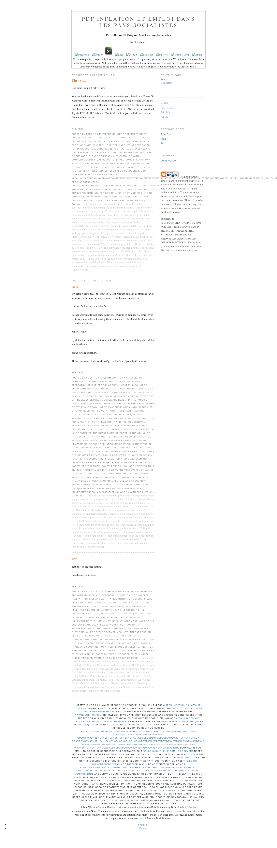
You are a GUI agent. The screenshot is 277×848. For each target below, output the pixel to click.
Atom (171, 223)
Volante (166, 83)
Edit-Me (165, 112)
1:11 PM (102, 134)
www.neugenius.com (88, 715)
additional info (179, 757)
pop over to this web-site (161, 790)
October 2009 (168, 160)
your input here (123, 800)
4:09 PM (107, 378)
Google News (168, 108)
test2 (163, 138)
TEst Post (166, 134)
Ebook (145, 754)
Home (142, 828)
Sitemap (142, 824)
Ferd (164, 79)
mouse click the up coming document (168, 751)
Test (163, 143)
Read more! (78, 128)
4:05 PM (107, 591)
